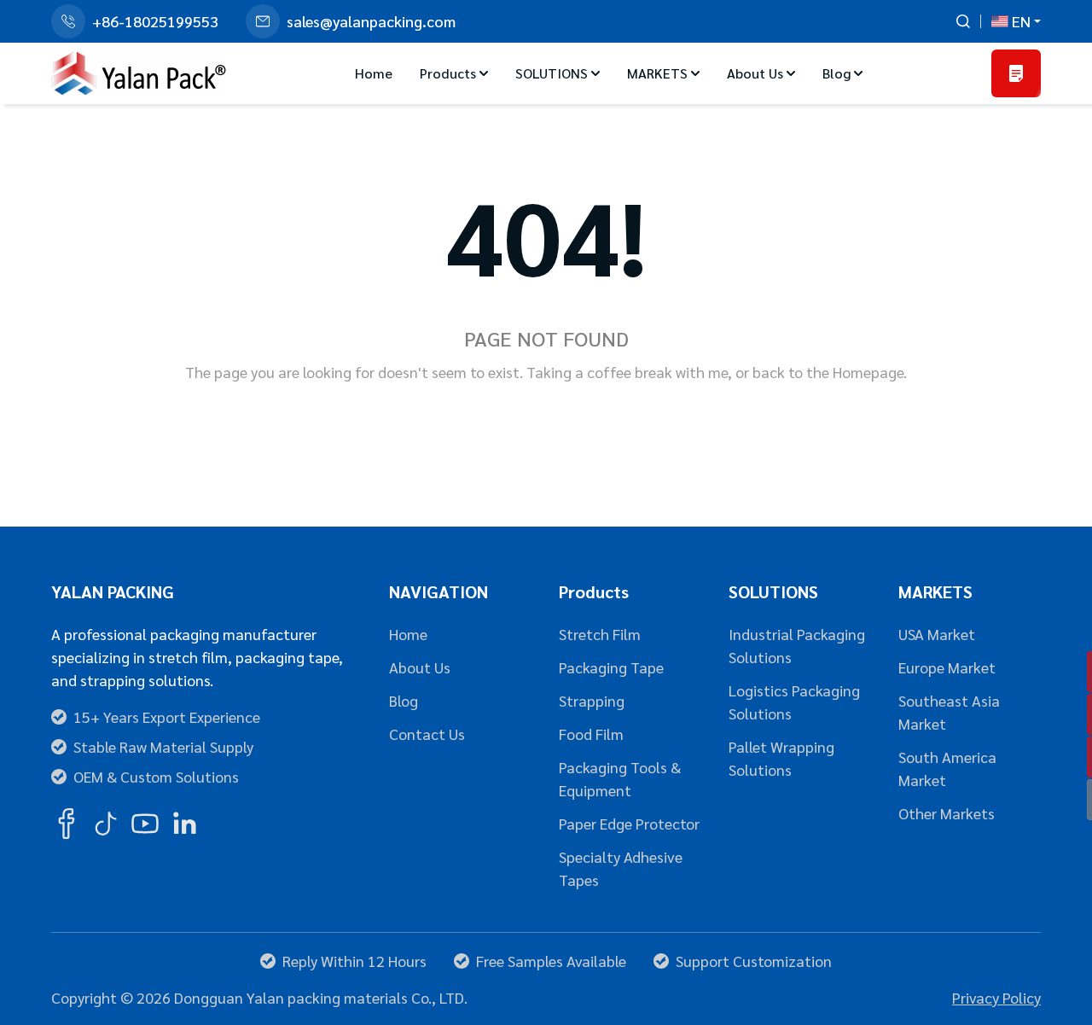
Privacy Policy (996, 997)
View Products (620, 420)
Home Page (481, 420)
